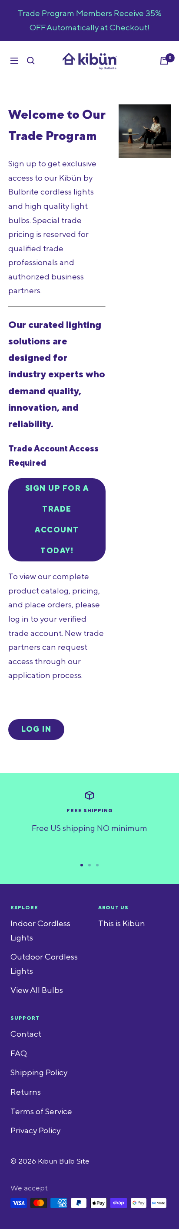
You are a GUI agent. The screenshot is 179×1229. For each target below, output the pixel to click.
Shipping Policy (38, 1072)
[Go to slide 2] (89, 865)
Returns (25, 1092)
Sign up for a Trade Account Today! (57, 520)
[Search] (31, 61)
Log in (36, 729)
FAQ (18, 1053)
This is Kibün (121, 923)
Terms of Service (41, 1111)
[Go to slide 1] (81, 865)
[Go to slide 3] (97, 865)
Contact (25, 1034)
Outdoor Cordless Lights (44, 964)
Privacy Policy (35, 1130)
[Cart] (164, 61)
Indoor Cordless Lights (40, 930)
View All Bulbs (36, 990)
